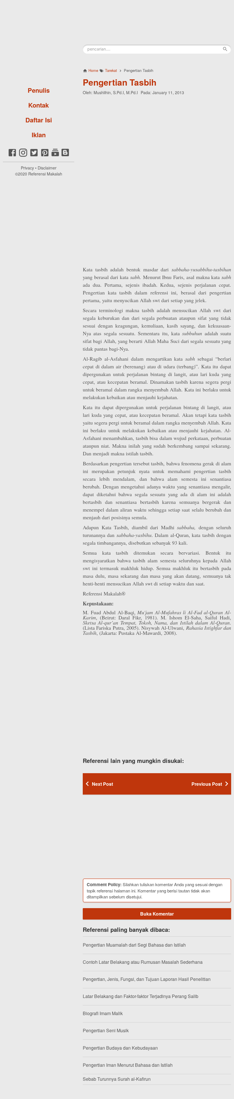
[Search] (225, 49)
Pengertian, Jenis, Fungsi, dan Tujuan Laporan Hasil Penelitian (147, 979)
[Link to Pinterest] (45, 155)
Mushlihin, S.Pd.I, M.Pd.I (116, 92)
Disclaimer (47, 168)
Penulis (39, 90)
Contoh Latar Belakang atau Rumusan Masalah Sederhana (143, 962)
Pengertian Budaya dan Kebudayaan (120, 1048)
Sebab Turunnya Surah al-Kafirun (117, 1079)
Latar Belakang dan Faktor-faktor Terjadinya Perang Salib (140, 996)
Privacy (27, 168)
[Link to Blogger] (65, 155)
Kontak (38, 105)
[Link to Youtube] (55, 155)
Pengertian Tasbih (119, 82)
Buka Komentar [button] (157, 913)
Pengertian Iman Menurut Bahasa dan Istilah (128, 1065)
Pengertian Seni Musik (106, 1030)
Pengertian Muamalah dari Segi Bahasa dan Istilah (134, 945)
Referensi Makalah (45, 174)
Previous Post (206, 784)
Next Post (102, 784)
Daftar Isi (38, 119)
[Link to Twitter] (34, 155)
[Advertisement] (157, 136)
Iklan (39, 134)
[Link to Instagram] (23, 155)
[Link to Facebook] (12, 155)
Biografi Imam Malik (103, 1013)
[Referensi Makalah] (38, 41)
